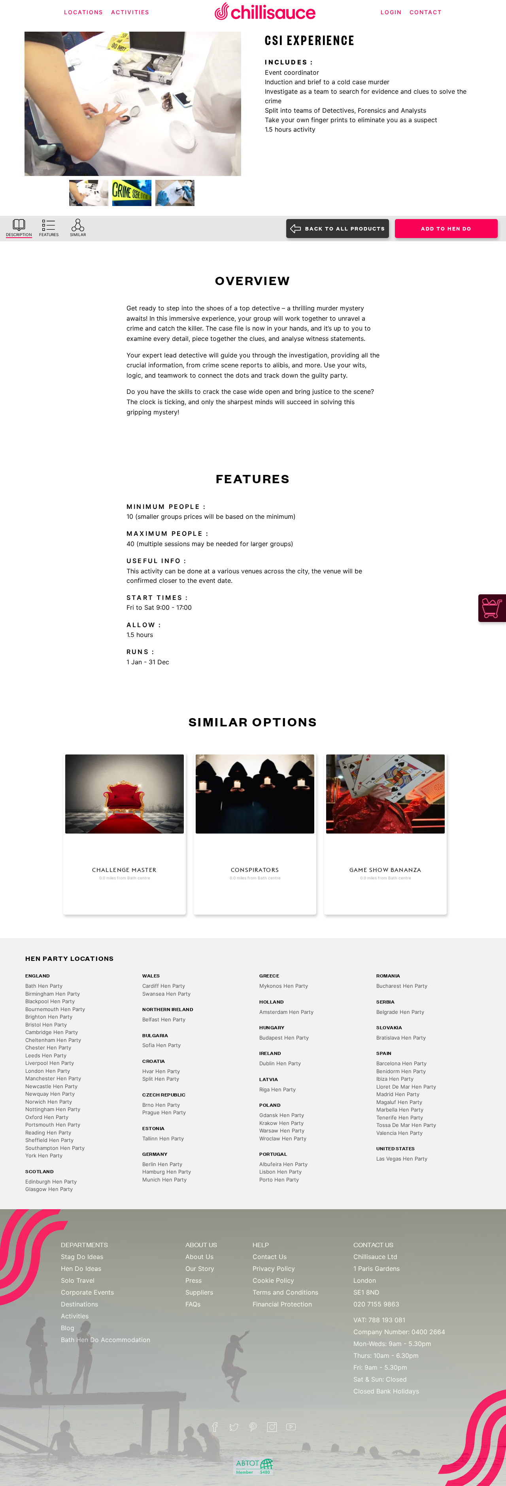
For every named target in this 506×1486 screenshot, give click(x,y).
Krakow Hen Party (281, 1123)
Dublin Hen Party (280, 1063)
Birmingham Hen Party (52, 994)
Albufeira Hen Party (283, 1164)
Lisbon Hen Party (280, 1171)
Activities (75, 1316)
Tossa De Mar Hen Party (406, 1125)
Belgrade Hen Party (400, 1012)
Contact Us (270, 1257)
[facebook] (215, 1427)
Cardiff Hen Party (163, 986)
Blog (67, 1328)
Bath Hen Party (43, 986)
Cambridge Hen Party (51, 1032)
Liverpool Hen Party (49, 1063)
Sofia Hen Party (161, 1045)
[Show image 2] (131, 193)
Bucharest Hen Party (401, 986)
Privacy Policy (274, 1268)
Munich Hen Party (164, 1179)
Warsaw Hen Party (281, 1130)
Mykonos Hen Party (283, 986)
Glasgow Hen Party (49, 1189)
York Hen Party (43, 1155)
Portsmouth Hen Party (52, 1124)
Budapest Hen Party (284, 1037)
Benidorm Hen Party (401, 1071)
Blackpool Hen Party (50, 1001)
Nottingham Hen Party (52, 1109)
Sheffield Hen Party (49, 1140)
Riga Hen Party (277, 1089)
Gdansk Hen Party (281, 1115)
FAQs (192, 1304)
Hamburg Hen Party (166, 1171)
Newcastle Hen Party (51, 1086)
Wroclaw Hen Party (282, 1138)
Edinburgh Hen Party (51, 1181)
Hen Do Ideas (81, 1268)
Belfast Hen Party (163, 1019)
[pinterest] (253, 1427)
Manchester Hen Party (53, 1078)
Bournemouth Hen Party (55, 1009)
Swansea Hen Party (166, 994)
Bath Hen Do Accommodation (105, 1340)
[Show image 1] (88, 193)
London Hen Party (47, 1071)
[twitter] (234, 1427)
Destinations (79, 1304)
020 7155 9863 (376, 1304)
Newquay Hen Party (50, 1094)
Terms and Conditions (285, 1292)
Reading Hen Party (48, 1132)
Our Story (199, 1268)
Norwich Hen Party (48, 1101)
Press (193, 1280)
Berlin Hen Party (162, 1164)
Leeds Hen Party (45, 1055)
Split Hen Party (160, 1079)
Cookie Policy (273, 1280)
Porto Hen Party (279, 1179)
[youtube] (290, 1427)
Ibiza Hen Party (394, 1079)
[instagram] (271, 1427)
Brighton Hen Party (48, 1016)
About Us (199, 1257)
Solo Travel (77, 1280)
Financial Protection (282, 1304)
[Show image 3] (174, 193)
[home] (265, 12)
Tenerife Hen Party (399, 1117)
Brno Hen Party (161, 1105)
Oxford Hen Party (46, 1117)
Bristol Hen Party (46, 1024)
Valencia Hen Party (399, 1133)
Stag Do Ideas (82, 1257)
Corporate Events (87, 1292)
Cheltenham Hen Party (53, 1040)
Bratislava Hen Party (401, 1037)
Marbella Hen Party (399, 1109)
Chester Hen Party (48, 1047)
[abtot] (253, 1466)
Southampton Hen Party (55, 1148)
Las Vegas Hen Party (401, 1158)
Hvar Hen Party (161, 1071)
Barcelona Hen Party (401, 1063)
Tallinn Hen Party (163, 1138)
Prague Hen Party (164, 1112)
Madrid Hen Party (397, 1094)
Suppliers (199, 1292)
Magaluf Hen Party (399, 1102)
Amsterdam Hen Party (286, 1012)
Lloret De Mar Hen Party (406, 1086)
